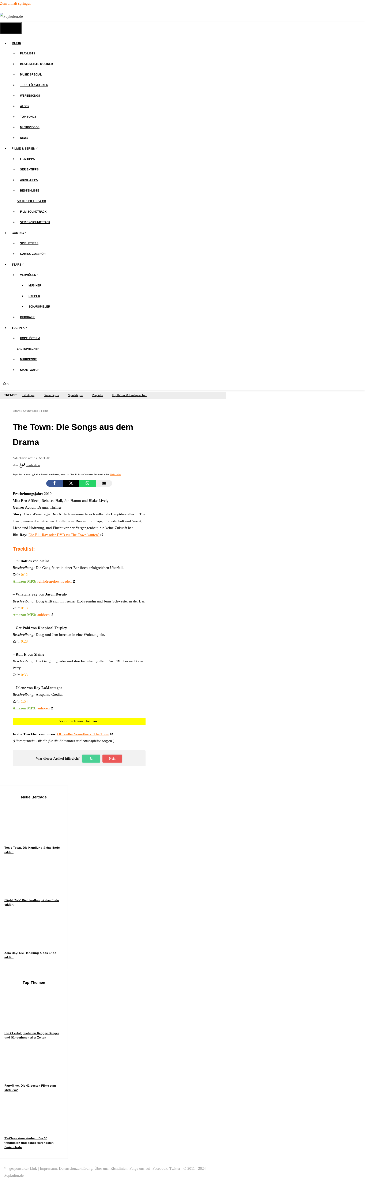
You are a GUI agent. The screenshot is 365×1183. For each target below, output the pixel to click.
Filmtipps (27, 159)
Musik (16, 43)
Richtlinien (118, 1168)
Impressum (48, 1168)
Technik (18, 328)
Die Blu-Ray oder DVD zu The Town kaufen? (64, 535)
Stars (16, 264)
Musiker (35, 285)
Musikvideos (29, 127)
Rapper (34, 296)
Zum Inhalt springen (15, 3)
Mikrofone (28, 359)
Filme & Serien (23, 148)
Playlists (27, 53)
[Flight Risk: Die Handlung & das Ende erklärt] (36, 890)
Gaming (18, 233)
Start (16, 410)
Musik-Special (31, 74)
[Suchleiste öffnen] (6, 384)
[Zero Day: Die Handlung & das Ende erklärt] (36, 942)
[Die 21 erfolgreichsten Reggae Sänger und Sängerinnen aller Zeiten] (36, 1023)
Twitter (174, 1168)
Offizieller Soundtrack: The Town (83, 734)
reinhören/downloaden (54, 581)
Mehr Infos (115, 474)
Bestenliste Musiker (36, 64)
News (24, 137)
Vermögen (28, 275)
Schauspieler (39, 306)
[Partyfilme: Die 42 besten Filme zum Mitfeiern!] (36, 1075)
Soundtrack (30, 410)
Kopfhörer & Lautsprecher (129, 395)
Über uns (101, 1168)
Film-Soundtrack (33, 211)
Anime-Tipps (29, 180)
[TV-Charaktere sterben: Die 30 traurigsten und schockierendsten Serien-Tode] (36, 1128)
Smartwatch (29, 369)
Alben (24, 106)
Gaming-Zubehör (32, 253)
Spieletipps (29, 243)
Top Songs (28, 116)
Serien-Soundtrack (35, 222)
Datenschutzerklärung (75, 1168)
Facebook (160, 1168)
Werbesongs (30, 95)
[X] (71, 483)
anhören (43, 615)
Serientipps (29, 169)
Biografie (27, 317)
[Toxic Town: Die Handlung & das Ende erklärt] (36, 837)
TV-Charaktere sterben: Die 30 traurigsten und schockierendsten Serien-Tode (29, 1143)
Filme (45, 410)
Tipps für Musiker (34, 85)
